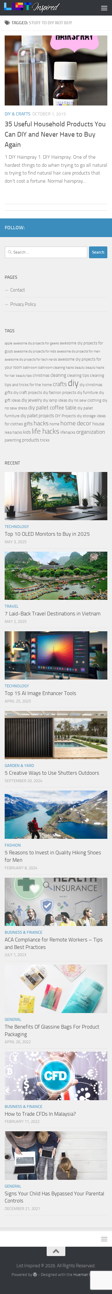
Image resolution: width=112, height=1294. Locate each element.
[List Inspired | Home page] (41, 7)
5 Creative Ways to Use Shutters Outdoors (52, 773)
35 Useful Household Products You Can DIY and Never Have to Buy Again (55, 134)
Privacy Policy (23, 304)
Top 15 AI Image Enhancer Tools (40, 693)
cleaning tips (78, 375)
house (98, 424)
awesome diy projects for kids (35, 351)
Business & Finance (23, 932)
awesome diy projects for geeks (36, 343)
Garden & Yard (19, 765)
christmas (41, 375)
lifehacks (67, 432)
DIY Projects (65, 415)
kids (27, 432)
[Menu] (104, 8)
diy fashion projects (59, 392)
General (13, 1019)
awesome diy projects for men (78, 351)
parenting (13, 440)
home (54, 424)
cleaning (58, 375)
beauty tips (24, 376)
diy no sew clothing (84, 400)
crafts (60, 384)
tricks (44, 440)
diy (73, 383)
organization (90, 431)
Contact (17, 290)
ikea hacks (13, 432)
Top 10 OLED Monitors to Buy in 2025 (47, 534)
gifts (28, 424)
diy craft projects (27, 392)
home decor (75, 423)
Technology (17, 526)
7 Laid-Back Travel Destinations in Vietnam (52, 613)
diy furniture (87, 392)
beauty (80, 368)
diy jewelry (31, 400)
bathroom (30, 368)
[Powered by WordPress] (35, 1275)
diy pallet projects (37, 415)
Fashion (13, 845)
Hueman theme (86, 1274)
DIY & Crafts (17, 114)
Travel (11, 606)
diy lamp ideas (55, 400)
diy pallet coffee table (52, 408)
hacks (41, 423)
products (30, 440)
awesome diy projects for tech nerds (31, 359)
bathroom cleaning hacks (56, 368)
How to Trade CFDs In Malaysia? (40, 1114)
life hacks (45, 431)
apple (8, 343)
